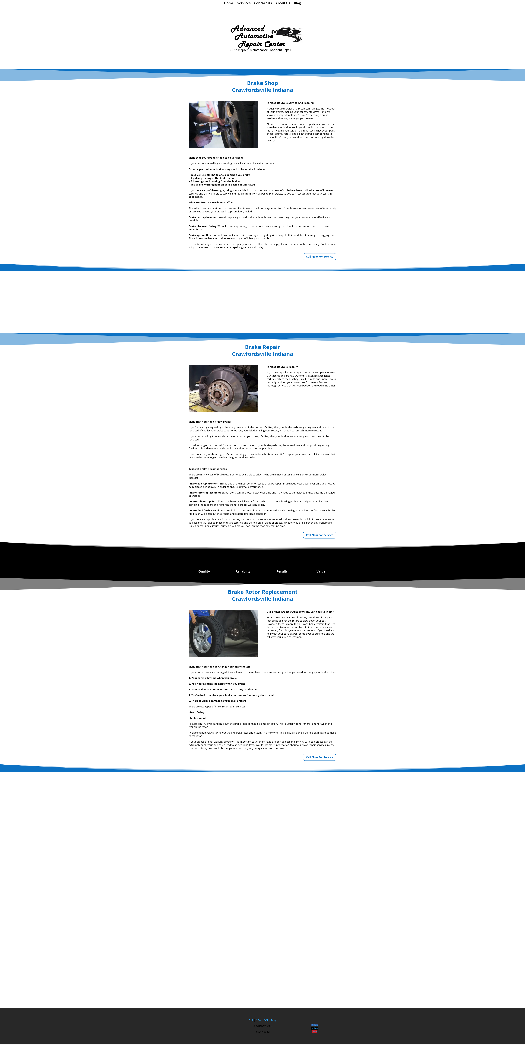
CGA (258, 1020)
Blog (297, 3)
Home (229, 3)
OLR (251, 1020)
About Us (282, 3)
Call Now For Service (319, 256)
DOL (266, 1020)
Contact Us (263, 3)
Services (244, 3)
